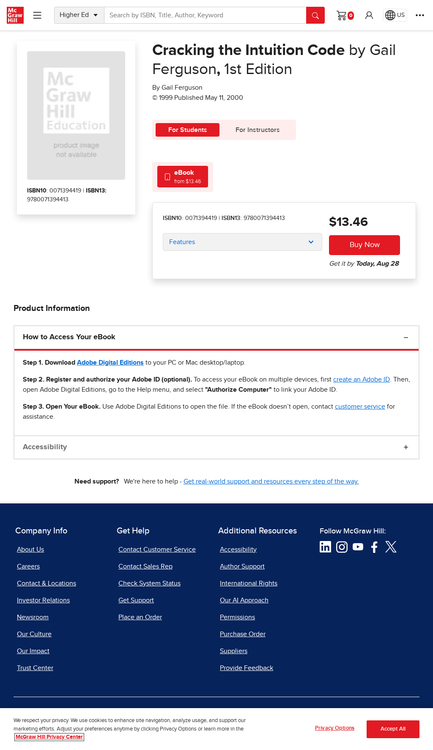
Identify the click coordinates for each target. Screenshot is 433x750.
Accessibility (45, 447)
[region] (216, 729)
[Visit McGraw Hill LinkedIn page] (325, 546)
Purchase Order (243, 634)
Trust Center (35, 668)
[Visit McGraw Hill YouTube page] (358, 546)
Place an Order (140, 617)
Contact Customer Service (157, 549)
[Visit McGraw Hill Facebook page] (374, 546)
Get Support (136, 600)
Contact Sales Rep (145, 566)
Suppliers (233, 651)
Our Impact (33, 651)
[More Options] (420, 15)
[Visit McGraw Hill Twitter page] (391, 546)
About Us (30, 549)
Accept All (393, 729)
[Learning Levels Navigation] (37, 15)
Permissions (237, 617)
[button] (369, 15)
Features (182, 242)
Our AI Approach (244, 600)
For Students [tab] (187, 129)
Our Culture (34, 634)
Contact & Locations (46, 583)
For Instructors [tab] (258, 129)
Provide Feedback (246, 668)
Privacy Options (334, 728)
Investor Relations (43, 600)
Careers (28, 566)
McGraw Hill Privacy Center (49, 737)
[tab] (182, 176)
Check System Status (149, 583)
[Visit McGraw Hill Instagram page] (342, 546)
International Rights (248, 583)
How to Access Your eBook (69, 337)
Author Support (242, 566)
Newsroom (33, 617)
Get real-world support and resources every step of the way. (271, 481)
